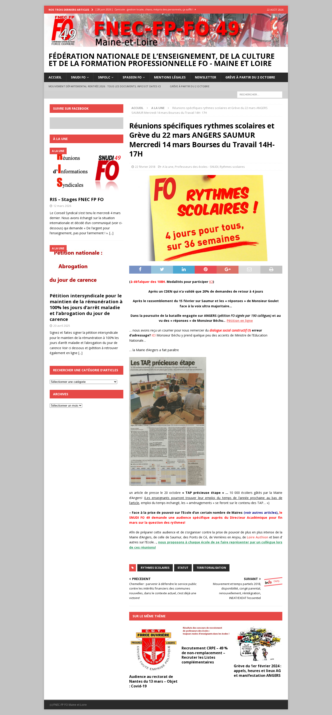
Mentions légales (170, 77)
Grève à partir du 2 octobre (250, 77)
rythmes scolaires (155, 568)
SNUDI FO (78, 77)
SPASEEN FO (132, 77)
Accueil (55, 77)
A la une (167, 167)
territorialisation (211, 568)
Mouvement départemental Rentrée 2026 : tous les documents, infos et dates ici (105, 86)
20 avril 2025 (61, 326)
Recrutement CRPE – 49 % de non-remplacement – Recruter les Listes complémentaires (205, 655)
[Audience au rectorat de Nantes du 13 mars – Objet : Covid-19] (153, 648)
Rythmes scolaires (232, 167)
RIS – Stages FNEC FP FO (77, 199)
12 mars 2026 (62, 206)
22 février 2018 (145, 167)
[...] (111, 233)
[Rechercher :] (259, 94)
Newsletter (205, 77)
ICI (154, 335)
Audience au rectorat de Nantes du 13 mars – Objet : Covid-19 (153, 681)
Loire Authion (257, 537)
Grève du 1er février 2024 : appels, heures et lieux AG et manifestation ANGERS (257, 670)
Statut (183, 568)
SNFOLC (104, 77)
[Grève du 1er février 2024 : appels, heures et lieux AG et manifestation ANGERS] (258, 643)
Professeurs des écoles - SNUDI (196, 167)
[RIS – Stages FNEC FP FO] (86, 171)
